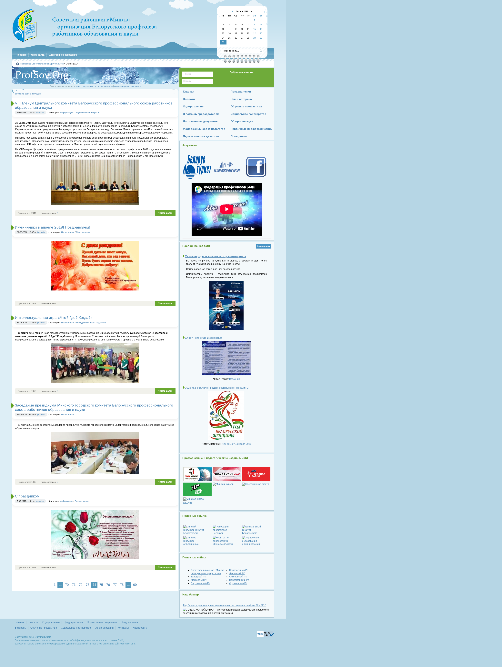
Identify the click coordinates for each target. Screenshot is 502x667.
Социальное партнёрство (87, 112)
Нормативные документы (102, 622)
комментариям (121, 86)
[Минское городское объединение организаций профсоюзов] (197, 541)
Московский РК (199, 580)
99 (135, 585)
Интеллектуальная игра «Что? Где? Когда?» (54, 318)
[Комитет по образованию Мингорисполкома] (227, 541)
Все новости (263, 246)
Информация (66, 112)
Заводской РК (198, 576)
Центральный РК (238, 570)
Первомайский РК (239, 580)
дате (78, 86)
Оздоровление (51, 622)
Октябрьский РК (238, 576)
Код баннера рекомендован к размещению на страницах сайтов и (224, 605)
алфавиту (136, 86)
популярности (89, 86)
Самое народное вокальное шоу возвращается (215, 256)
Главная (19, 622)
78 (122, 585)
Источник (234, 379)
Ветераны (20, 627)
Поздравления (83, 232)
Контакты (123, 627)
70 (67, 585)
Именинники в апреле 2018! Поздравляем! (52, 227)
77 (115, 585)
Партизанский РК (200, 583)
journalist (40, 112)
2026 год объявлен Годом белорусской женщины (216, 387)
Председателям (73, 622)
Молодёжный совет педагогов (91, 322)
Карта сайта (140, 627)
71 (73, 585)
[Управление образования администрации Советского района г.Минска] (256, 541)
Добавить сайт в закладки (28, 94)
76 (108, 585)
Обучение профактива (43, 627)
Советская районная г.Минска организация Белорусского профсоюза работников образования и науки (84, 25)
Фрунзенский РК (238, 583)
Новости (33, 622)
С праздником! (27, 496)
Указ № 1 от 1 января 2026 (236, 444)
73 (87, 585)
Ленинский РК (237, 573)
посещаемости (105, 86)
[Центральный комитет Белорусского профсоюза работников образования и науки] (256, 530)
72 (80, 585)
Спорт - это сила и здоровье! (203, 337)
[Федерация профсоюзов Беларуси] (227, 530)
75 (101, 585)
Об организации (104, 627)
